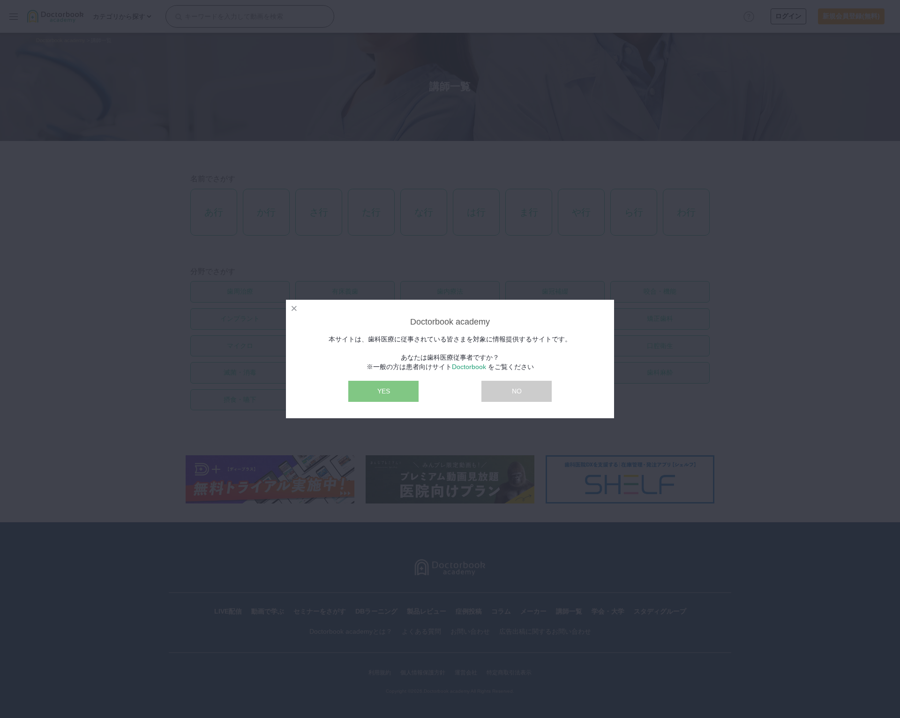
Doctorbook (469, 366)
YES (383, 391)
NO (517, 391)
